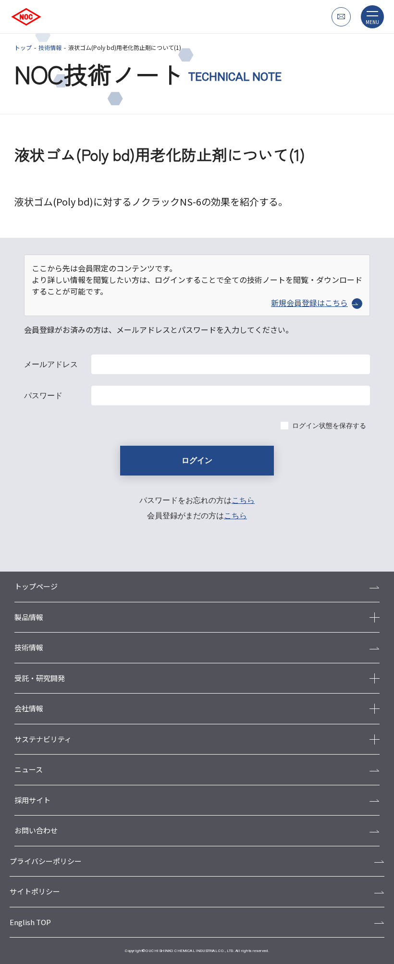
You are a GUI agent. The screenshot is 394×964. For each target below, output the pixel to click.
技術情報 (50, 47)
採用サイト (32, 800)
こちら (243, 500)
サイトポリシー (35, 891)
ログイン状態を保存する (329, 425)
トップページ (36, 586)
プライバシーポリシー (46, 861)
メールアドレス (51, 364)
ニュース (28, 769)
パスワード (43, 395)
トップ (23, 47)
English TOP (30, 922)
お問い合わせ (36, 830)
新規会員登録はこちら (309, 302)
